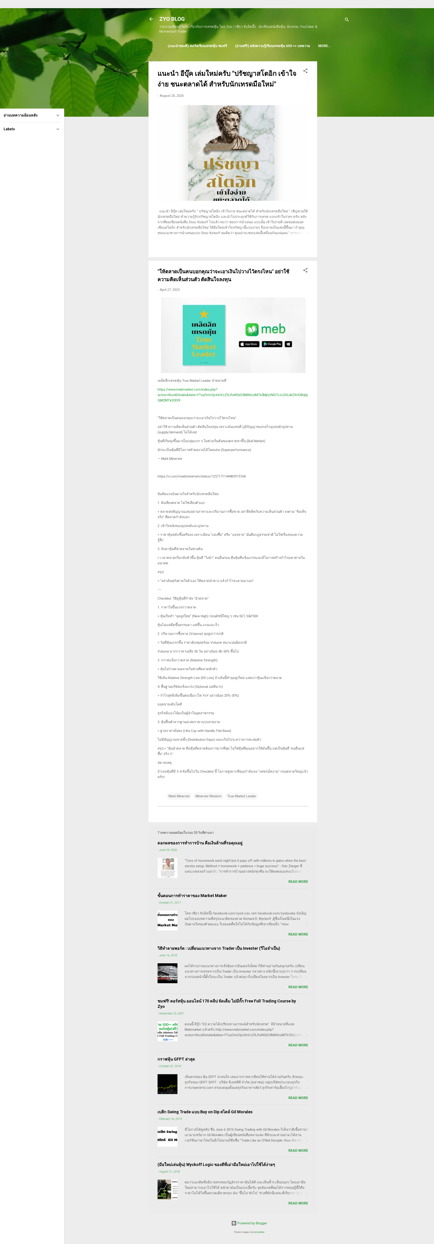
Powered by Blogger (252, 1223)
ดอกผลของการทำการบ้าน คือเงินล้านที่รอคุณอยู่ (200, 842)
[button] (305, 71)
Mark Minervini (179, 796)
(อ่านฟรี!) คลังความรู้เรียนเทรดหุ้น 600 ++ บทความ (272, 46)
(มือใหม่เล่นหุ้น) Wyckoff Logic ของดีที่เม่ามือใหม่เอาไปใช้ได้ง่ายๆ (216, 1164)
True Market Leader (241, 796)
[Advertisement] (335, 129)
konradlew (258, 1232)
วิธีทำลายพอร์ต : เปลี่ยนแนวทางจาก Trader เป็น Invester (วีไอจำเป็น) (219, 948)
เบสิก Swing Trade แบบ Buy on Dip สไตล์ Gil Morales (205, 1111)
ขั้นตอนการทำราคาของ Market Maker (192, 895)
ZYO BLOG (172, 19)
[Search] (347, 20)
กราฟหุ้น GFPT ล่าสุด (176, 1059)
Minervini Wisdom (209, 796)
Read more (298, 882)
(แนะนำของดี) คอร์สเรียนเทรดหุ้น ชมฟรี (197, 46)
